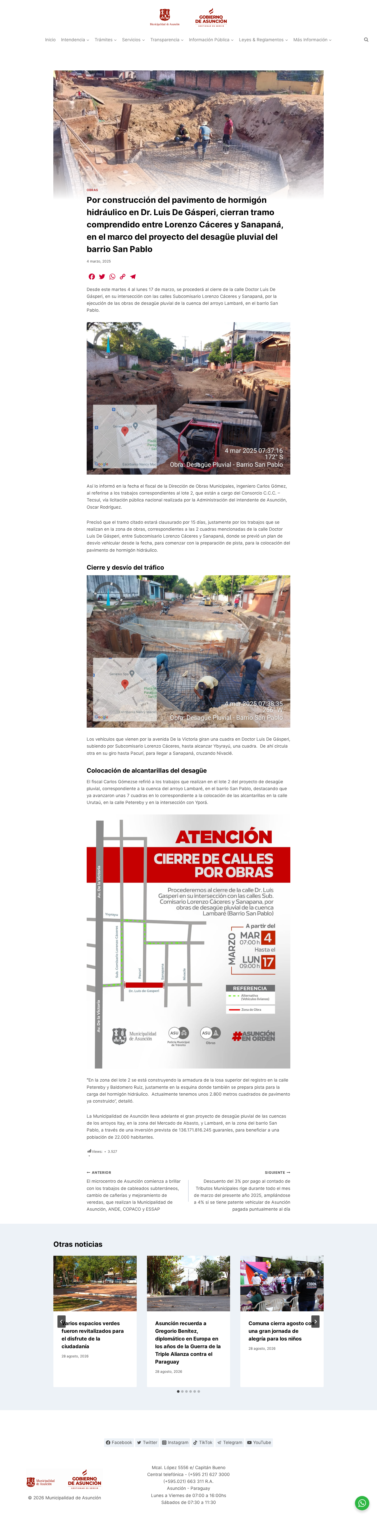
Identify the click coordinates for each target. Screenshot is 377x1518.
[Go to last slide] (61, 1321)
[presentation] (95, 1283)
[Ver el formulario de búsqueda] (366, 39)
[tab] (178, 1391)
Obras (92, 190)
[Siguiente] (315, 1321)
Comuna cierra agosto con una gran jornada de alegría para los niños (281, 1331)
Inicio (50, 39)
